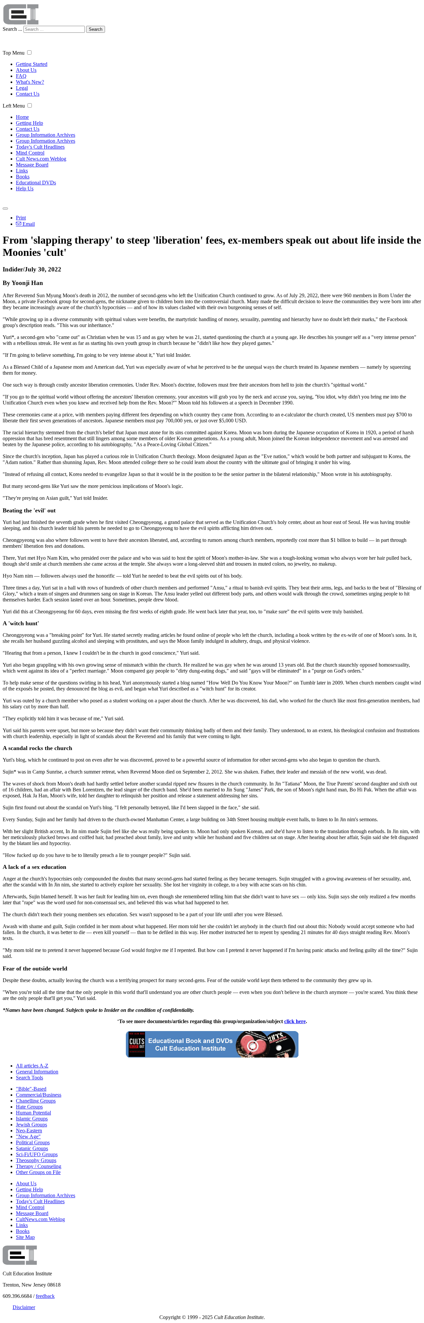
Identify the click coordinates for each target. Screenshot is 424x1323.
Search (95, 29)
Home (22, 117)
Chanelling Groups (36, 1101)
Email (28, 224)
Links (22, 170)
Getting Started (31, 64)
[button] (29, 52)
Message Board (32, 164)
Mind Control (30, 153)
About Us (26, 70)
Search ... (12, 29)
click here (295, 1021)
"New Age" (28, 1136)
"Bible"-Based (31, 1089)
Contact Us (27, 94)
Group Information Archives (45, 135)
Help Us (24, 188)
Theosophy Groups (36, 1160)
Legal (22, 88)
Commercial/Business (38, 1095)
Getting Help (29, 123)
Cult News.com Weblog (41, 159)
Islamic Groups (32, 1118)
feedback (45, 1296)
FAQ (21, 76)
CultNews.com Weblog (40, 1219)
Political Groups (33, 1142)
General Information (37, 1071)
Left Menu (14, 106)
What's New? (30, 82)
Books (22, 176)
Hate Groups (29, 1107)
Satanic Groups (32, 1148)
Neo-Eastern (29, 1130)
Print (21, 217)
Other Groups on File (38, 1172)
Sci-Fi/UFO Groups (37, 1154)
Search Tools (29, 1077)
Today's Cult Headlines (40, 147)
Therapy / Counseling (38, 1166)
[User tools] (5, 209)
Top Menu (14, 53)
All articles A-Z (32, 1065)
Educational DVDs (36, 182)
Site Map (25, 1237)
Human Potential (33, 1112)
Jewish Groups (31, 1124)
